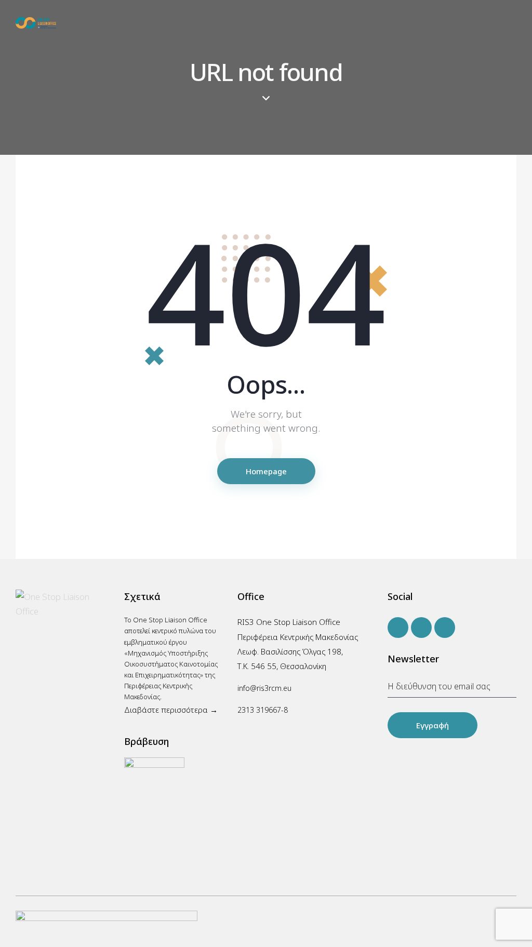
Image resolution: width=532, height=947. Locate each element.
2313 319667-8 (262, 710)
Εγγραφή (432, 725)
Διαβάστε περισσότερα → (171, 709)
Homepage (266, 471)
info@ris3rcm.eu (264, 688)
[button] (513, 22)
